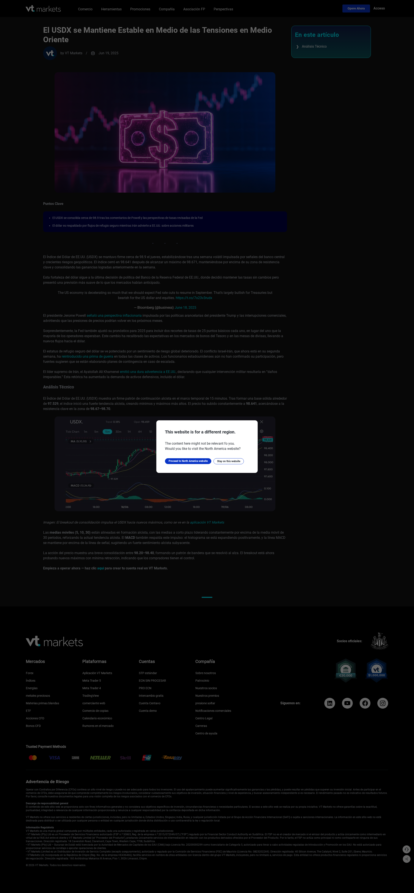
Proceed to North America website (188, 461)
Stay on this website (228, 461)
